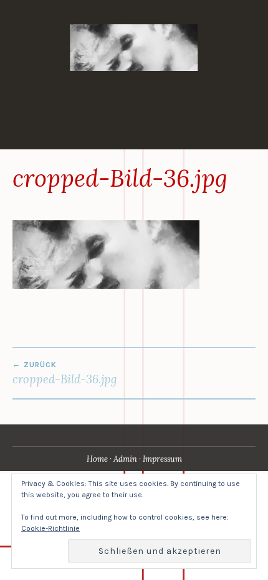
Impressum (162, 459)
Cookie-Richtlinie (50, 528)
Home (97, 459)
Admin (125, 459)
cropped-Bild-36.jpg (64, 373)
